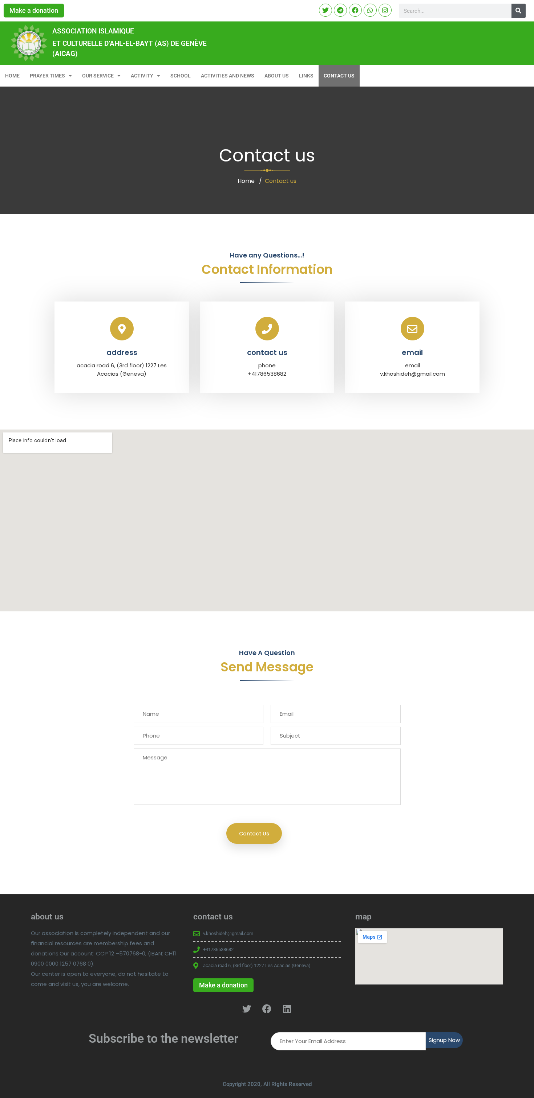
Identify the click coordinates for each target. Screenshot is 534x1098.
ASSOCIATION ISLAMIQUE (93, 31)
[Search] (518, 11)
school (180, 76)
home (12, 76)
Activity (142, 76)
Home (246, 181)
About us (276, 76)
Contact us (339, 76)
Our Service (98, 76)
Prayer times (47, 76)
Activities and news (227, 76)
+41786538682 (267, 374)
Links (306, 76)
